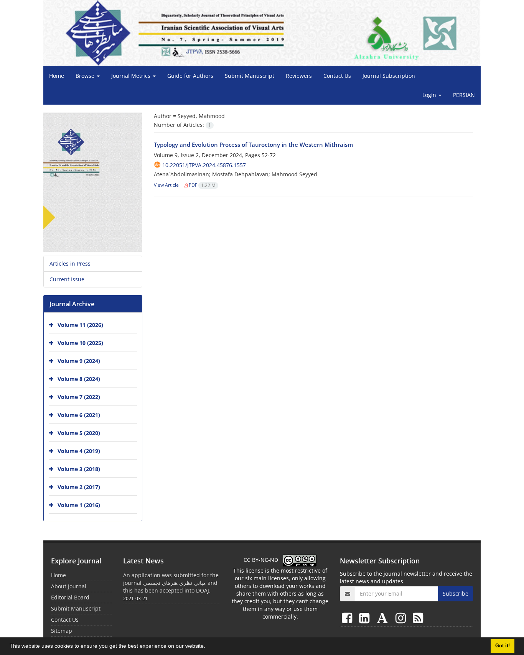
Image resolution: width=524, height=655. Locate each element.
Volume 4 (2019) (79, 451)
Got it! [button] (502, 645)
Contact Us (337, 75)
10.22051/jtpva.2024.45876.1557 (204, 165)
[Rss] (418, 617)
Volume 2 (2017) (79, 487)
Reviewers (299, 75)
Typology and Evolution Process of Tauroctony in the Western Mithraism (253, 144)
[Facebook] (348, 617)
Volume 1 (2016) (79, 505)
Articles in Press (70, 263)
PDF (202, 185)
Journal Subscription (389, 75)
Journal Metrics (131, 75)
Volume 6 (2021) (79, 415)
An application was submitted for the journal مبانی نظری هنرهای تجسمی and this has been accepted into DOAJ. (171, 582)
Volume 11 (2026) (80, 324)
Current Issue (66, 279)
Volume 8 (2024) (79, 378)
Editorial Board (70, 597)
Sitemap (61, 630)
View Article (166, 185)
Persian (464, 94)
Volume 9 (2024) (79, 360)
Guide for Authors (190, 75)
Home (56, 75)
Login (430, 94)
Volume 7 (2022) (79, 397)
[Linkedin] (365, 617)
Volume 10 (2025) (80, 342)
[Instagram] (402, 617)
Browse (86, 75)
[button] (208, 647)
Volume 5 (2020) (79, 433)
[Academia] (384, 617)
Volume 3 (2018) (79, 469)
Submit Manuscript (249, 75)
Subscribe (455, 593)
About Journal (68, 586)
